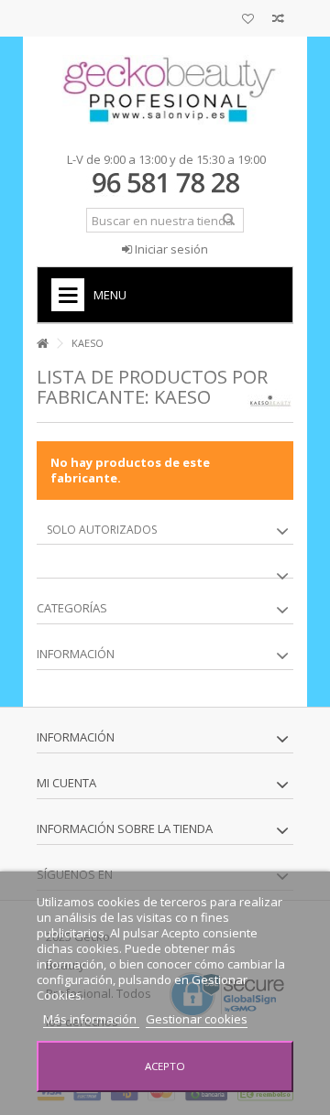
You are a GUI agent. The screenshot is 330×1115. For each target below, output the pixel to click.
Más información (91, 1019)
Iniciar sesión (170, 249)
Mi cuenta (66, 782)
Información (76, 653)
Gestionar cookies (197, 1019)
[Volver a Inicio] (42, 343)
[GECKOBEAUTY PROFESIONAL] (165, 89)
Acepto (165, 1066)
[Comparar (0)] (278, 20)
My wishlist (248, 20)
